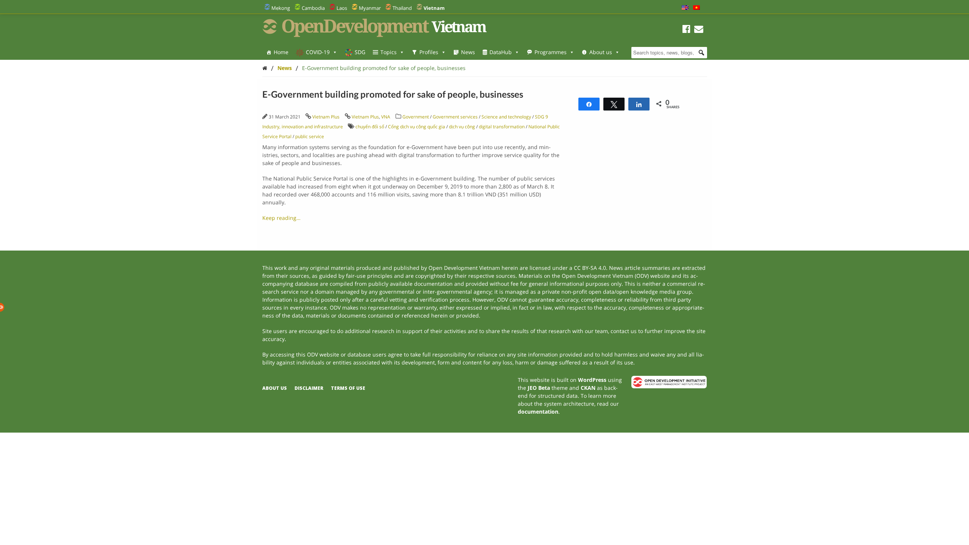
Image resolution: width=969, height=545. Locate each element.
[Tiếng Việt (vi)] (696, 8)
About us (600, 52)
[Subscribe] (698, 30)
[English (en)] (685, 8)
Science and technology (506, 117)
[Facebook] (686, 30)
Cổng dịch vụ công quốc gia (416, 126)
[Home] (264, 68)
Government (415, 117)
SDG (360, 52)
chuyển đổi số (369, 126)
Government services (455, 117)
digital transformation (502, 126)
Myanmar (370, 8)
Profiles (428, 52)
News (468, 52)
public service (309, 136)
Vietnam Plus (326, 117)
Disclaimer (308, 388)
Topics (388, 52)
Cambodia (313, 8)
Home (281, 52)
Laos (342, 8)
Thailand (402, 8)
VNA (385, 117)
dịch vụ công (462, 126)
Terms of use (348, 388)
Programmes (550, 52)
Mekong (280, 8)
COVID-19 (318, 52)
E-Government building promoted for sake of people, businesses (384, 68)
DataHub (500, 52)
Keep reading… (281, 217)
